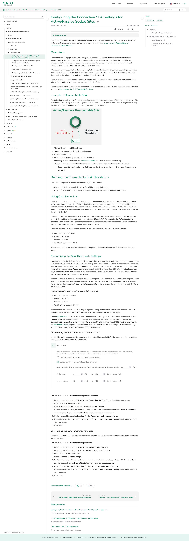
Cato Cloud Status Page (50, 538)
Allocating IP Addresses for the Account (22, 102)
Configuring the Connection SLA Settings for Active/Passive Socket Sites (26, 57)
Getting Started (12, 21)
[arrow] (147, 29)
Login (184, 4)
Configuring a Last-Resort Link (21, 69)
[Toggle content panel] (142, 18)
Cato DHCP (14, 49)
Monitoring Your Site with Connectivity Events (24, 99)
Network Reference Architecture (18, 32)
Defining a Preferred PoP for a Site (23, 66)
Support (9, 151)
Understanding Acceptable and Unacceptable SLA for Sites (74, 518)
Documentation (13, 10)
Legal (8, 144)
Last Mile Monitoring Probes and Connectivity (24, 92)
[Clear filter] (42, 17)
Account (9, 134)
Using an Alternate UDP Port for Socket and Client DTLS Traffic (26, 88)
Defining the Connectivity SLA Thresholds (162, 36)
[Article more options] (137, 29)
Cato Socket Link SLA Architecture (64, 527)
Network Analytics (61, 324)
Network (24, 10)
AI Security (10, 127)
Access (9, 130)
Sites (9, 35)
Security (9, 123)
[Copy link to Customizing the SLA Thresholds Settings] (104, 256)
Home (8, 25)
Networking (150, 20)
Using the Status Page (17, 80)
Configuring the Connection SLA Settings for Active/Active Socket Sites (26, 62)
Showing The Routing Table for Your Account (24, 106)
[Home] (8, 4)
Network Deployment (15, 113)
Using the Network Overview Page (21, 76)
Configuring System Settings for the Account (24, 84)
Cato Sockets (12, 109)
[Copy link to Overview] (68, 52)
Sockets (159, 20)
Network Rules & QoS (15, 39)
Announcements (12, 148)
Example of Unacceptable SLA (161, 33)
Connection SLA (56, 10)
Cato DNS (13, 46)
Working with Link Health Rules (20, 95)
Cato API (9, 137)
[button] (174, 10)
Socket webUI (62, 317)
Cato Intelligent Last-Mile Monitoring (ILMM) (22, 116)
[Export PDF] (132, 29)
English (175, 4)
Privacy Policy (67, 538)
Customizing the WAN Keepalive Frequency (26, 73)
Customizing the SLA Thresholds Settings (76, 89)
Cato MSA (80, 538)
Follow (119, 29)
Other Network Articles (15, 120)
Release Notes (11, 141)
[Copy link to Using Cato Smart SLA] (81, 196)
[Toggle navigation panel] (47, 19)
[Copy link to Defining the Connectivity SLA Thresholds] (112, 177)
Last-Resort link (88, 160)
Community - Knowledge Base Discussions (102, 538)
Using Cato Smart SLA (159, 40)
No (91, 486)
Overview (152, 29)
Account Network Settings (39, 10)
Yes (80, 486)
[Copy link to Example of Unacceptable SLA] (90, 95)
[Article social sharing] (128, 29)
